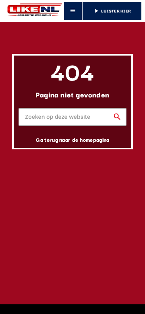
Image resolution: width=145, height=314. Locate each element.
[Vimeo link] (33, 11)
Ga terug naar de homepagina (72, 139)
